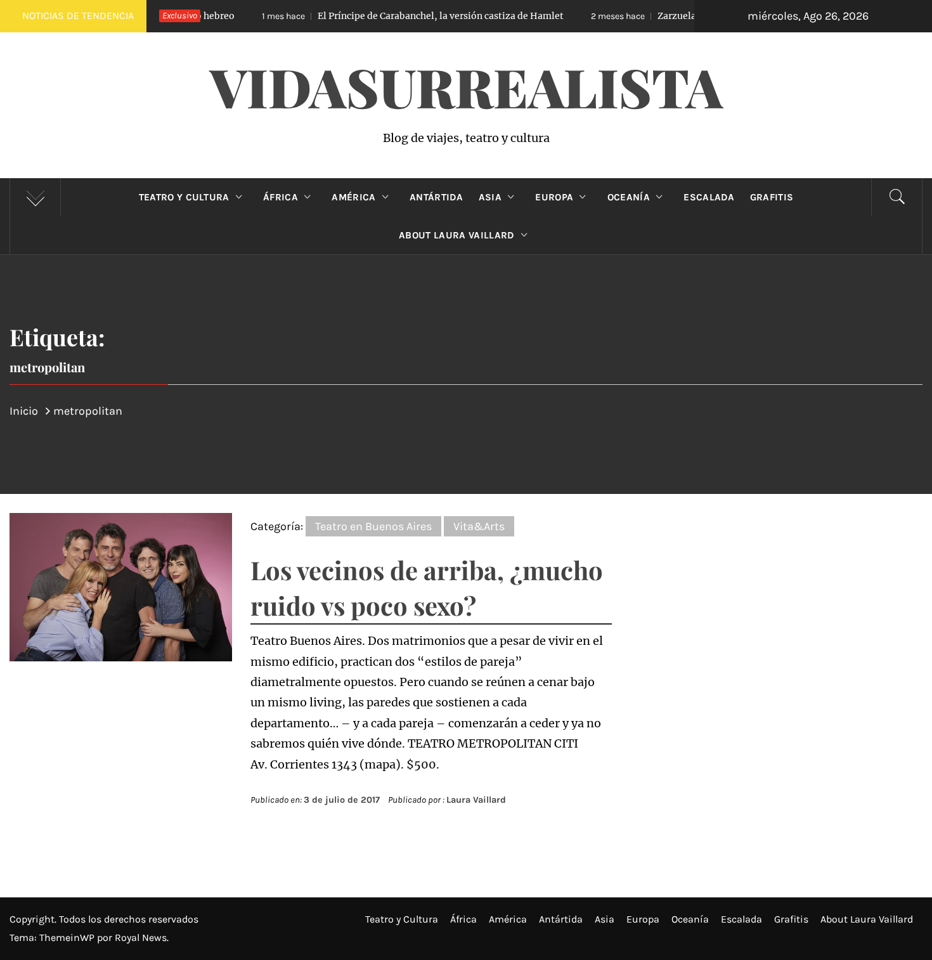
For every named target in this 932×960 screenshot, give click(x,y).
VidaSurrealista (466, 86)
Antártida (436, 197)
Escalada (709, 197)
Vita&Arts (479, 526)
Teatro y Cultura (184, 197)
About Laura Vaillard (456, 235)
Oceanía (628, 197)
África (280, 197)
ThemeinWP (68, 937)
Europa (554, 197)
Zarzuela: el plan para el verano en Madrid (691, 16)
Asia (490, 197)
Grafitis (772, 197)
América (353, 197)
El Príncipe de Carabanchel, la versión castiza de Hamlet (388, 16)
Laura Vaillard (476, 800)
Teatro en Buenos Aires (373, 526)
